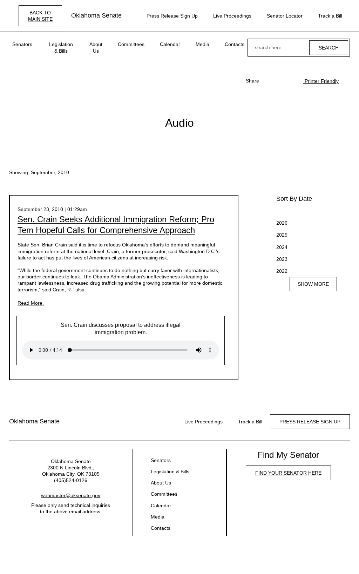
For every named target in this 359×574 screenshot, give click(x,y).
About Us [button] (95, 47)
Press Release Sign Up (172, 16)
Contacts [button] (234, 44)
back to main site (40, 16)
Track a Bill (330, 16)
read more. (31, 303)
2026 (281, 223)
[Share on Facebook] (268, 80)
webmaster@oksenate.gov (70, 495)
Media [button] (202, 44)
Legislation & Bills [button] (61, 47)
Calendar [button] (170, 44)
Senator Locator (285, 16)
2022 (281, 271)
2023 (281, 259)
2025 (281, 235)
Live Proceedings (232, 16)
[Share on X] (279, 80)
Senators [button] (22, 44)
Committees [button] (131, 44)
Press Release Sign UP (309, 421)
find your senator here (288, 473)
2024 (281, 247)
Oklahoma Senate (96, 15)
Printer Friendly (321, 81)
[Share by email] (290, 80)
